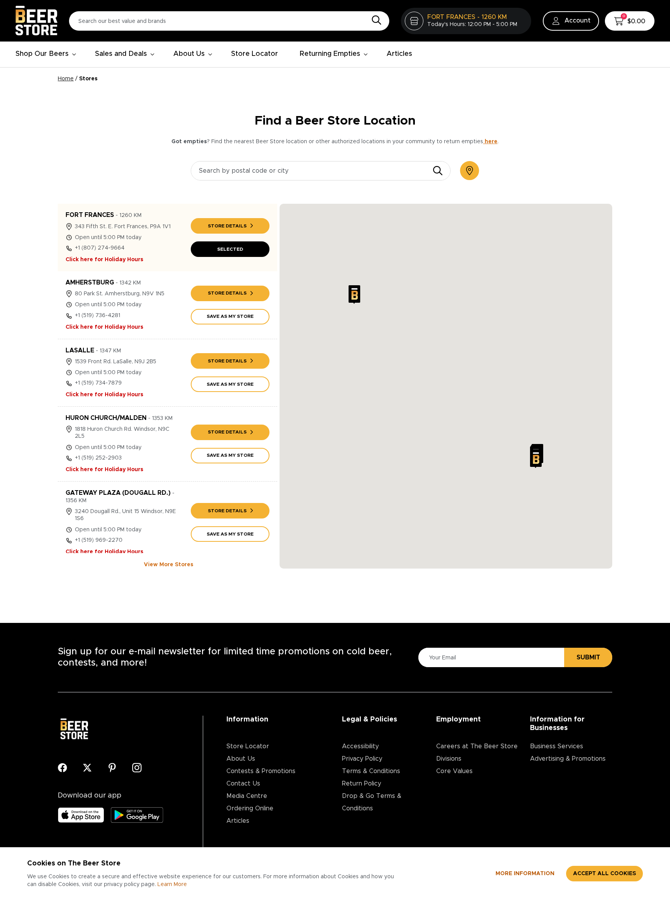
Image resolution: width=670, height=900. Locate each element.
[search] (437, 171)
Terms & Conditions (371, 771)
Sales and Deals (121, 53)
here (490, 141)
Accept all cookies (604, 873)
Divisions (448, 759)
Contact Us (243, 783)
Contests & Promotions (260, 771)
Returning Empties (330, 53)
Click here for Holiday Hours (104, 259)
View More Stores (168, 564)
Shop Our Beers (42, 53)
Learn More (172, 884)
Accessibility (360, 746)
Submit (588, 657)
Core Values (454, 771)
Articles (399, 53)
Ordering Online (249, 808)
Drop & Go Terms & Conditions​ (371, 802)
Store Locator (254, 53)
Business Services (556, 746)
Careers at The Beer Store (477, 746)
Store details (227, 226)
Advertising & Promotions (568, 759)
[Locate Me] (469, 170)
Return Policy (361, 783)
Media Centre (246, 796)
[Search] (375, 20)
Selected (230, 249)
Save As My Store (230, 316)
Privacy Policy (362, 759)
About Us (189, 53)
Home (66, 79)
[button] (354, 294)
